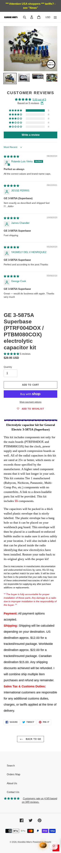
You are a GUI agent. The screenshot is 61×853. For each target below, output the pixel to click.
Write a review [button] (30, 134)
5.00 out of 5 (39, 99)
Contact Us (13, 792)
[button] (16, 110)
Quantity (8, 367)
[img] (11, 156)
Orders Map (13, 774)
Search (11, 765)
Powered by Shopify (42, 842)
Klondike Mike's (25, 842)
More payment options (31, 402)
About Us (12, 783)
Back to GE (33, 739)
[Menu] (55, 17)
